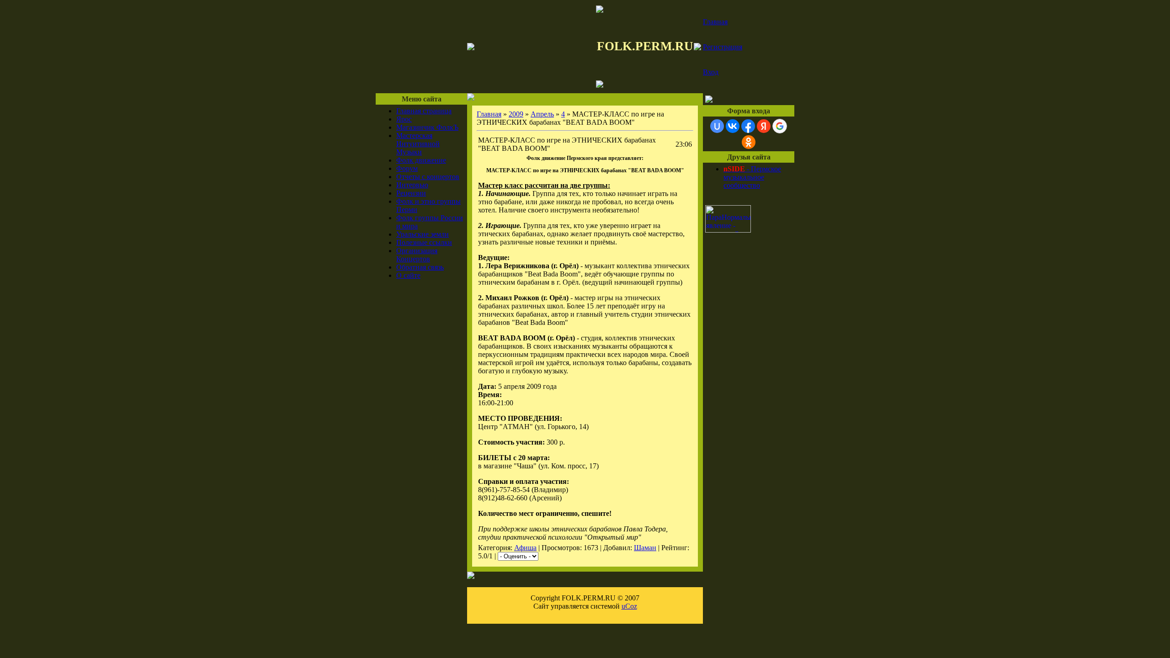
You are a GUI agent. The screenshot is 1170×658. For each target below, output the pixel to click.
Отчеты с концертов (427, 176)
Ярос (404, 119)
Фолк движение (421, 160)
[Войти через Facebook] (748, 126)
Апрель (542, 114)
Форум (407, 168)
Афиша (525, 548)
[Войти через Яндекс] (764, 126)
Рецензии (411, 193)
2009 (516, 114)
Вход (710, 72)
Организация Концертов (416, 255)
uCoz (629, 606)
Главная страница (424, 111)
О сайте (408, 275)
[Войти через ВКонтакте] (732, 126)
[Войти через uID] (717, 126)
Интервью (412, 185)
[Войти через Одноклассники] (748, 142)
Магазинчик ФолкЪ (427, 127)
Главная (715, 22)
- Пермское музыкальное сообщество (752, 177)
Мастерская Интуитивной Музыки (418, 144)
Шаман (645, 548)
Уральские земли (422, 234)
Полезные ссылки (424, 242)
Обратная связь (420, 267)
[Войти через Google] (779, 126)
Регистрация (722, 47)
